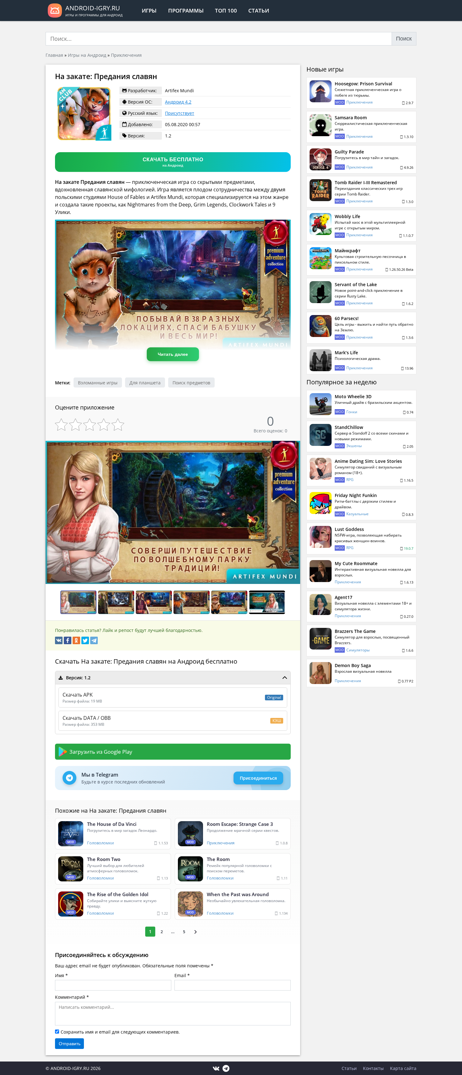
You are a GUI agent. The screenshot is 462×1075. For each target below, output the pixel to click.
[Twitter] (85, 640)
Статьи (258, 10)
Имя (59, 975)
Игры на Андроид (87, 55)
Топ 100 (226, 10)
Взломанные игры (98, 383)
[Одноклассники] (76, 640)
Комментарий (70, 997)
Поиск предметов (191, 383)
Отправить (69, 1043)
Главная (54, 55)
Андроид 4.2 (178, 102)
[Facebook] (67, 640)
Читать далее (173, 354)
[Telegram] (94, 640)
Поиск (404, 38)
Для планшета (145, 383)
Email (180, 975)
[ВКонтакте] (59, 640)
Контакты (373, 1068)
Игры (149, 10)
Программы (186, 10)
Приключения (126, 55)
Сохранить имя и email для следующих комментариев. (120, 1032)
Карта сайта (403, 1068)
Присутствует (179, 113)
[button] (294, 446)
